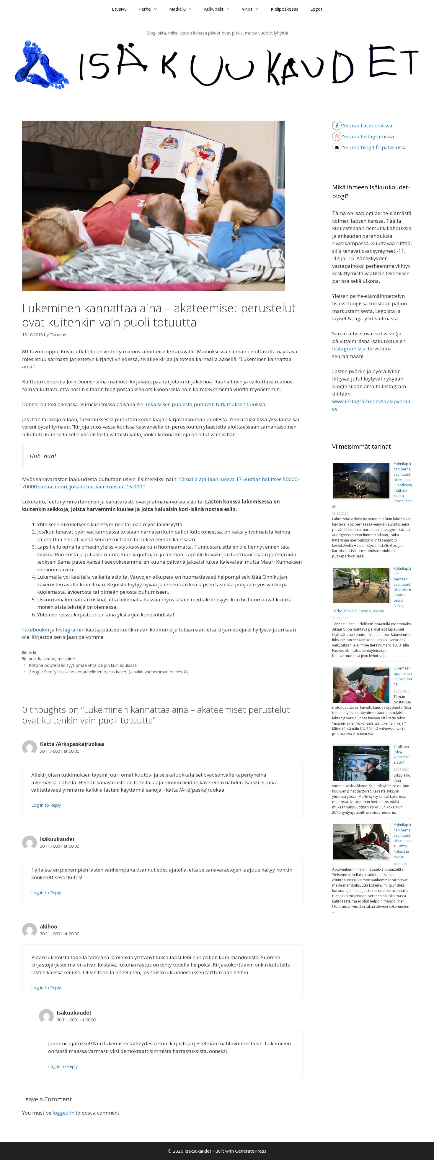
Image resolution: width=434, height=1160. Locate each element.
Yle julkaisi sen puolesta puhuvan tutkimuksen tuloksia (200, 404)
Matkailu (177, 9)
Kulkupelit (213, 9)
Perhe (144, 9)
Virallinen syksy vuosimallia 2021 (402, 754)
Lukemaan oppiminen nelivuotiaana (403, 676)
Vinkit (247, 9)
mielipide (66, 659)
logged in (63, 1112)
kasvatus (46, 659)
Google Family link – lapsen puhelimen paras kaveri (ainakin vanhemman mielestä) (108, 672)
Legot (316, 9)
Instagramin (70, 629)
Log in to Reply (46, 805)
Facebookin (35, 629)
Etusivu (119, 9)
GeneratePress (251, 1151)
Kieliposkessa (284, 9)
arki (32, 659)
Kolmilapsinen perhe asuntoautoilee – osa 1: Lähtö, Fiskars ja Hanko (403, 840)
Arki (32, 652)
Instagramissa (349, 348)
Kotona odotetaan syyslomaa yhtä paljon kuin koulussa (83, 665)
